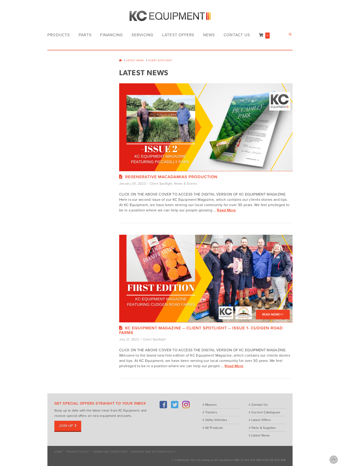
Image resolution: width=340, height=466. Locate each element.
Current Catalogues (266, 412)
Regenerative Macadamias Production (171, 176)
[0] (261, 35)
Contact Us (259, 404)
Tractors (211, 412)
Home (58, 451)
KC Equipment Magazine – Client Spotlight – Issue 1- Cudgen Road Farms (201, 330)
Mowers (211, 404)
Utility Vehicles (216, 419)
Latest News (260, 435)
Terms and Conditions (110, 451)
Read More (226, 210)
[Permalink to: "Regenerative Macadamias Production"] (206, 129)
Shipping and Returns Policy (153, 451)
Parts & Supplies (263, 427)
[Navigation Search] (291, 34)
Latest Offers (261, 419)
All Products (214, 427)
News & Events (185, 184)
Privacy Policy (78, 451)
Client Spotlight (161, 184)
